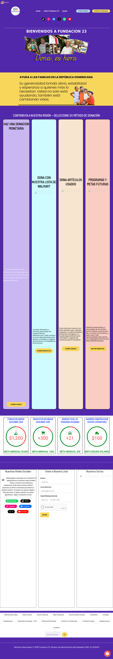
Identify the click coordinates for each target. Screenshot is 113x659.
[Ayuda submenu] (67, 10)
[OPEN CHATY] (107, 654)
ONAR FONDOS (16, 404)
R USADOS (70, 349)
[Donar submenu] (41, 10)
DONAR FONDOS (83, 11)
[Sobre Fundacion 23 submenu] (59, 10)
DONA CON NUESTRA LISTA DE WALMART (44, 181)
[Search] (64, 634)
